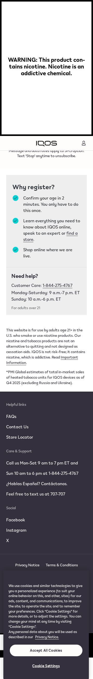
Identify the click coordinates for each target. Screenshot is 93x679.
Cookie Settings (46, 665)
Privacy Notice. (47, 636)
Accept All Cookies (46, 650)
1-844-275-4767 (57, 285)
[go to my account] (84, 143)
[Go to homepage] (46, 143)
